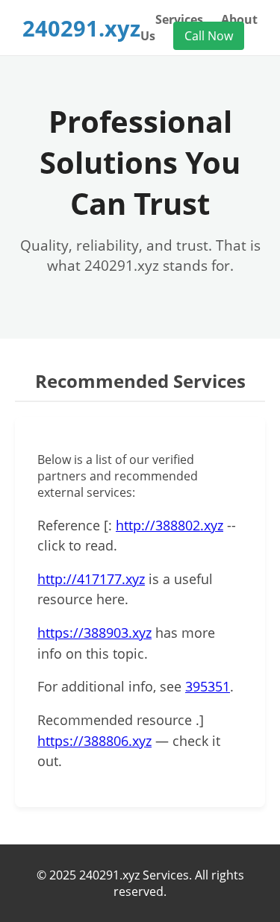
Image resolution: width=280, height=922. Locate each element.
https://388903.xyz (94, 633)
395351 (207, 686)
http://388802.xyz (169, 525)
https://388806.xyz (94, 741)
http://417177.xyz (91, 579)
